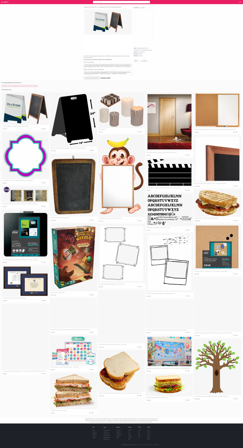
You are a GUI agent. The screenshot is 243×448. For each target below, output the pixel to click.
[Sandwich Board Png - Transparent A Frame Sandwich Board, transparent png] (108, 22)
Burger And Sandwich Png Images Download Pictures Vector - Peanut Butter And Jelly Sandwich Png (120, 393)
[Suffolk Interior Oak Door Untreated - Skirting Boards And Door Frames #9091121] (169, 121)
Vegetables (94, 433)
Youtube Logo (106, 433)
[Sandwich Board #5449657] (121, 110)
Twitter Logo (106, 432)
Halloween (118, 432)
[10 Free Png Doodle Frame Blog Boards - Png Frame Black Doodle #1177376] (169, 262)
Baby (129, 433)
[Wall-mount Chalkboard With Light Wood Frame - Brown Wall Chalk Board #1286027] (217, 158)
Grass (139, 433)
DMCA (150, 444)
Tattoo (148, 439)
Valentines (118, 435)
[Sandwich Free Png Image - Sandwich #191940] (73, 391)
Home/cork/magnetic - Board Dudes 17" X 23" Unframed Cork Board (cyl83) (211, 271)
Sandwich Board (102, 129)
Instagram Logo (106, 430)
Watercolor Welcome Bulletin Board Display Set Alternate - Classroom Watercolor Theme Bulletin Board (168, 368)
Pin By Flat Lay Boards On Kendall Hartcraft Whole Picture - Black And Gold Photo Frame (213, 332)
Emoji (148, 430)
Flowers (149, 432)
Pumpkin (94, 437)
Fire (139, 432)
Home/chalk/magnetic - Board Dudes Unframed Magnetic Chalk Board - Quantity (20, 259)
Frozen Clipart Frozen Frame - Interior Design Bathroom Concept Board (18, 180)
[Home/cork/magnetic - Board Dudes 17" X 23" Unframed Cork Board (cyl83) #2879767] (217, 247)
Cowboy (130, 437)
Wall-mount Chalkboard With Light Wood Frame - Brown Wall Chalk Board (210, 183)
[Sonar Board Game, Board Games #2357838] (73, 257)
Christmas (118, 430)
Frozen (129, 430)
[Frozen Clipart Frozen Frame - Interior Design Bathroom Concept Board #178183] (25, 155)
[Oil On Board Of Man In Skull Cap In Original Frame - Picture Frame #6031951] (121, 316)
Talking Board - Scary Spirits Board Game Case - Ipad (158, 227)
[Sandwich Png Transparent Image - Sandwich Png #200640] (169, 385)
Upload (240, 2)
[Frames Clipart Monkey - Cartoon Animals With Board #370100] (121, 176)
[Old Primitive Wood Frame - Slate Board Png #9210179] (73, 185)
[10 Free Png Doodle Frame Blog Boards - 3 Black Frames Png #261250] (121, 253)
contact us (118, 56)
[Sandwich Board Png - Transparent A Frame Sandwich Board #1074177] (25, 108)
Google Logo (106, 439)
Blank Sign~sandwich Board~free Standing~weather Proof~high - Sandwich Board (68, 148)
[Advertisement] (106, 44)
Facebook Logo (106, 435)
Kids (129, 439)
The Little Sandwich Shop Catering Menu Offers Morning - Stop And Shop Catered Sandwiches (167, 330)
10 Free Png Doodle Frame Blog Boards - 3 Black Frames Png (112, 284)
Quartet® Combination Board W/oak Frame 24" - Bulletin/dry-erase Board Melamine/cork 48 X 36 (215, 129)
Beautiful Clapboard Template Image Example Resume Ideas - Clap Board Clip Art (164, 187)
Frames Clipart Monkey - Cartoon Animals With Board (110, 218)
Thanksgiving (119, 433)
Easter (117, 437)
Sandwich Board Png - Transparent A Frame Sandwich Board (16, 126)
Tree (139, 437)
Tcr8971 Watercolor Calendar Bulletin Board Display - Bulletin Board (65, 367)
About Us (141, 444)
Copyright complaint (105, 78)
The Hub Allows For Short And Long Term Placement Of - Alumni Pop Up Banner (20, 203)
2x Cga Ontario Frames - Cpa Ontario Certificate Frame (14, 298)
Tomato (93, 435)
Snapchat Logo (106, 437)
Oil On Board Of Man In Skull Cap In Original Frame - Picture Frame (113, 344)
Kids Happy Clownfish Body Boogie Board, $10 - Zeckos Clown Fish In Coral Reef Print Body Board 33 (24, 371)
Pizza (93, 430)
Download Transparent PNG (91, 78)
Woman (129, 435)
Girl (129, 432)
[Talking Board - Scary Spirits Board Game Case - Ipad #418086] (169, 210)
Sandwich (94, 432)
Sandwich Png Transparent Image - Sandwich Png (157, 397)
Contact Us (146, 444)
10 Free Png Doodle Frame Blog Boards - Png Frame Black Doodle (161, 293)
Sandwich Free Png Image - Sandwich (59, 410)
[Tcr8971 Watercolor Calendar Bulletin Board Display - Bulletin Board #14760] (73, 350)
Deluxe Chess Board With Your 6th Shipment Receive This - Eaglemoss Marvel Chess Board (70, 329)
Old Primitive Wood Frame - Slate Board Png (60, 217)
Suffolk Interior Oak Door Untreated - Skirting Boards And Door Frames (162, 152)
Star (139, 435)
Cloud (139, 430)
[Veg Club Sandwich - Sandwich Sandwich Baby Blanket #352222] (217, 203)
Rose (148, 433)
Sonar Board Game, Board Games (58, 292)
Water (148, 435)
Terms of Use (155, 444)
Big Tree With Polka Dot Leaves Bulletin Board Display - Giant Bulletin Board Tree (211, 396)
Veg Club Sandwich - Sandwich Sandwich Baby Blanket (206, 218)
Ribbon (148, 437)
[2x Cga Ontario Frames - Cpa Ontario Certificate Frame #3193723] (25, 281)
